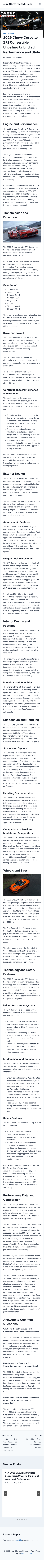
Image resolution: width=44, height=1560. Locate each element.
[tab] (17, 1519)
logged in (18, 1540)
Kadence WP (26, 1554)
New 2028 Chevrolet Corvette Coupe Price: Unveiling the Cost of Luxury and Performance (22, 1476)
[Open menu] (40, 4)
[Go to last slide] (5, 1493)
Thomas (8, 57)
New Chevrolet (9, 33)
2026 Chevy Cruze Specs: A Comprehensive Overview (34, 1441)
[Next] (38, 1493)
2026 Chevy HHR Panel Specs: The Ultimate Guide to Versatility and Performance (9, 1443)
